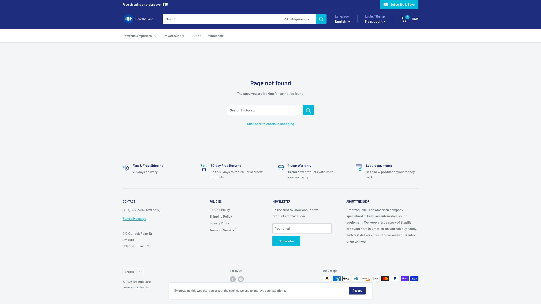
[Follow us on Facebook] (233, 279)
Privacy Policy (219, 223)
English (129, 271)
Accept (357, 290)
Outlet (196, 36)
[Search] (321, 19)
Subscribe (286, 241)
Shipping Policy (220, 216)
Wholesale (216, 36)
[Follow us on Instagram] (241, 279)
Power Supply (174, 36)
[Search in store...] (308, 110)
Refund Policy (219, 210)
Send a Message (134, 218)
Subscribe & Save (402, 4)
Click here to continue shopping (270, 124)
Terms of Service (221, 230)
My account (374, 21)
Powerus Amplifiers (137, 36)
